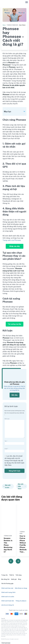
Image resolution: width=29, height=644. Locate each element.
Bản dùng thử (5, 579)
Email (6, 448)
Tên (6, 441)
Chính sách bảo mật (7, 588)
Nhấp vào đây (14, 246)
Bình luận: (7, 418)
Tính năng (18, 575)
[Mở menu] (26, 2)
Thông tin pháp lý (20, 601)
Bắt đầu (15, 395)
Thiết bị (11, 575)
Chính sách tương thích (8, 592)
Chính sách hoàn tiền (7, 601)
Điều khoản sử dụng (21, 588)
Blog (19, 579)
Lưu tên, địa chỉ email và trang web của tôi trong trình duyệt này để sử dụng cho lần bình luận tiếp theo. (14, 460)
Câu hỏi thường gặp (7, 583)
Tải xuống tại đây (14, 324)
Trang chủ (4, 575)
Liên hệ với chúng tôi (7, 605)
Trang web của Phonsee (12, 240)
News (4, 25)
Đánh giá (14, 579)
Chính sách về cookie (7, 596)
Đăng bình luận (14, 471)
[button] (14, 643)
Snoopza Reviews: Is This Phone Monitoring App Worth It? (8, 545)
